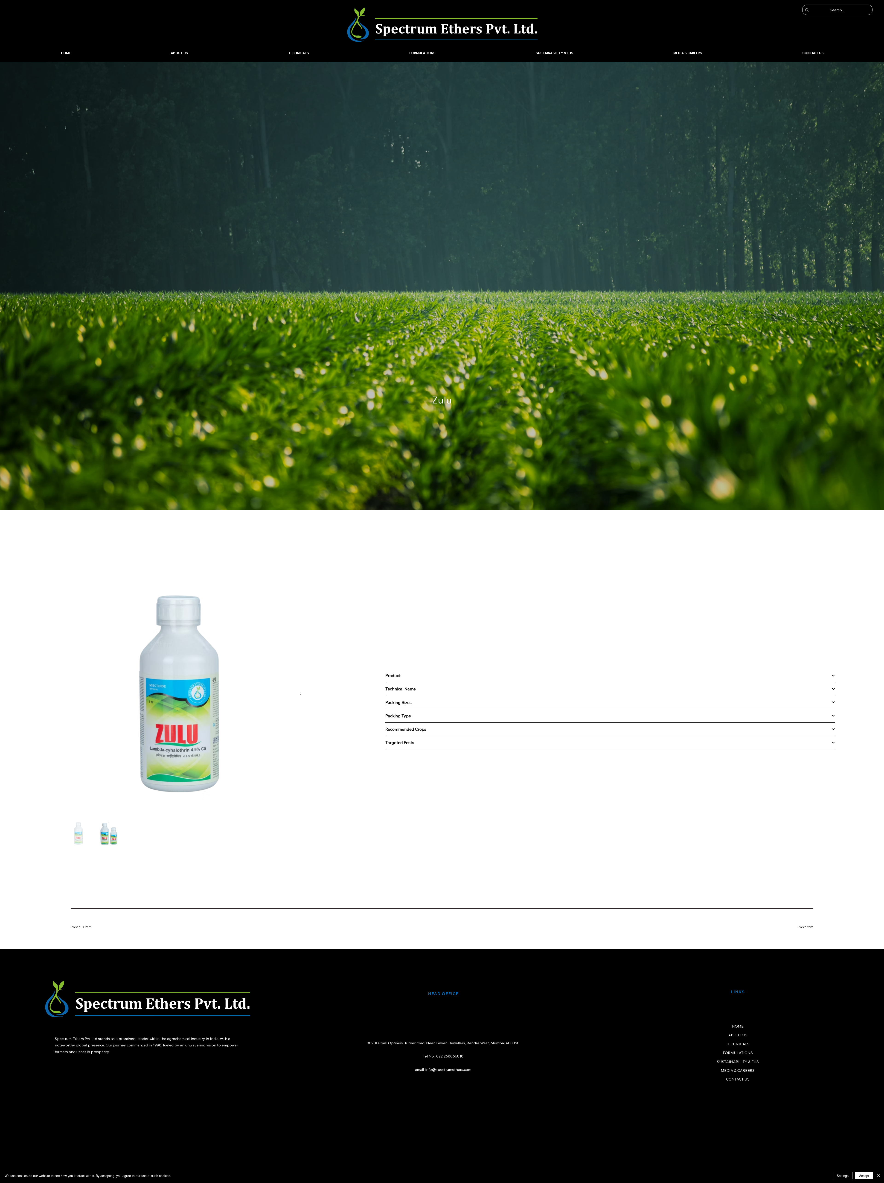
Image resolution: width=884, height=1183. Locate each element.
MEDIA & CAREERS (738, 1070)
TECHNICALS (738, 1044)
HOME (738, 1026)
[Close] (878, 1175)
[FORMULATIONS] (826, 1052)
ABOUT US (737, 1035)
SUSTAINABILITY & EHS (738, 1061)
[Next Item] (301, 694)
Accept (864, 1175)
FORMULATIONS (738, 1052)
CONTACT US (738, 1079)
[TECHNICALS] (826, 1044)
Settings (843, 1175)
